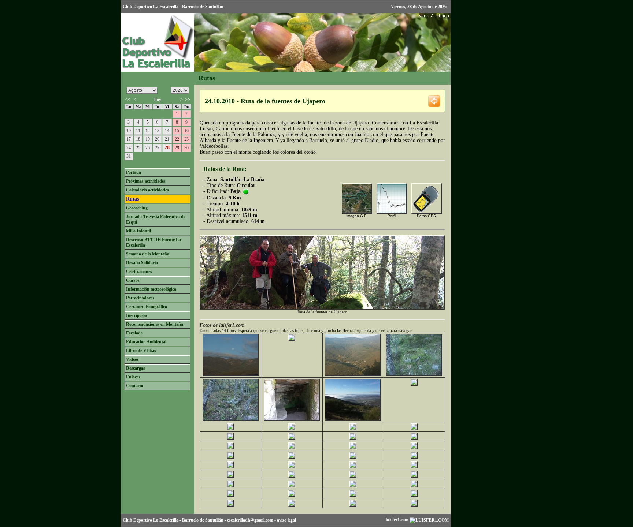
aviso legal (286, 520)
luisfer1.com (398, 519)
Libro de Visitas (141, 350)
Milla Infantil (138, 230)
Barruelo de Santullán (202, 520)
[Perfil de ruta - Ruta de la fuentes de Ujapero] (392, 212)
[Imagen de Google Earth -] (357, 212)
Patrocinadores (140, 297)
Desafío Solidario (142, 262)
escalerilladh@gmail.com (250, 520)
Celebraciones (139, 271)
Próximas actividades (146, 181)
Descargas (135, 368)
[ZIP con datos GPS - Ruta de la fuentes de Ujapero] (426, 212)
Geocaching (137, 207)
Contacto (134, 385)
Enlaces (133, 377)
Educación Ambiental (146, 341)
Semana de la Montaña (147, 254)
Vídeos (132, 359)
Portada (133, 172)
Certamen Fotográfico (146, 306)
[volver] (434, 100)
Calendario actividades (147, 190)
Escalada (134, 333)
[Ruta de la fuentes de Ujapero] (231, 374)
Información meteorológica (151, 289)
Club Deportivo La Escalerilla (150, 520)
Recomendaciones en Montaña (154, 324)
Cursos (133, 280)
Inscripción (136, 315)
